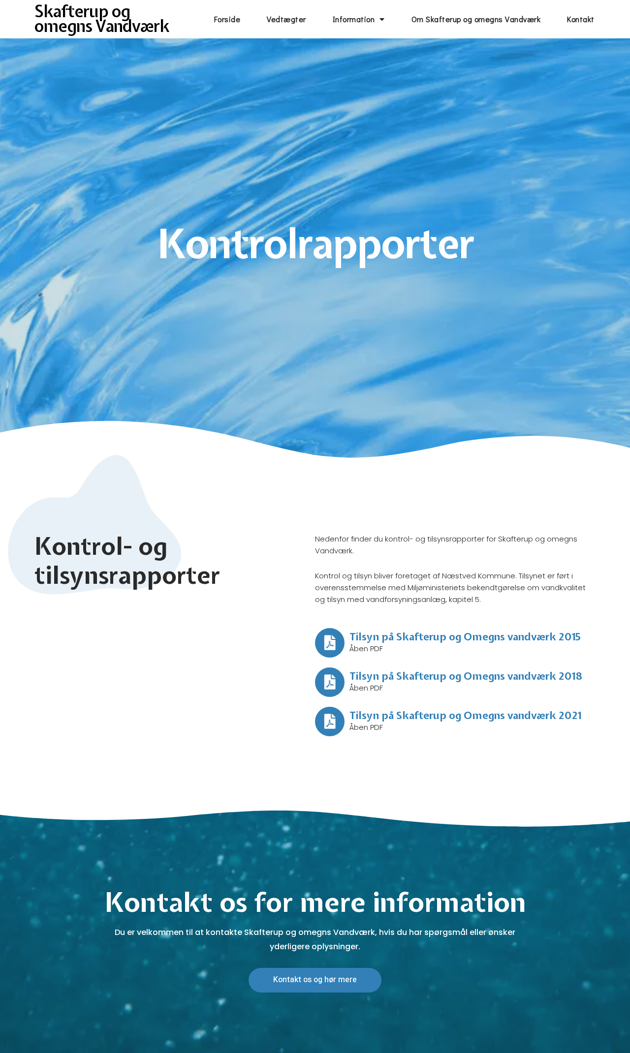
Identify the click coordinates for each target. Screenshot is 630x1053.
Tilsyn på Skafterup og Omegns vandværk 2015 (465, 636)
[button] (315, 980)
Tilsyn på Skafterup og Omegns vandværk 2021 (465, 715)
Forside (227, 19)
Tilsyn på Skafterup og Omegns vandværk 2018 (465, 676)
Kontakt (581, 19)
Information (354, 19)
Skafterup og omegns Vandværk (101, 18)
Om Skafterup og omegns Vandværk (476, 19)
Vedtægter (286, 19)
